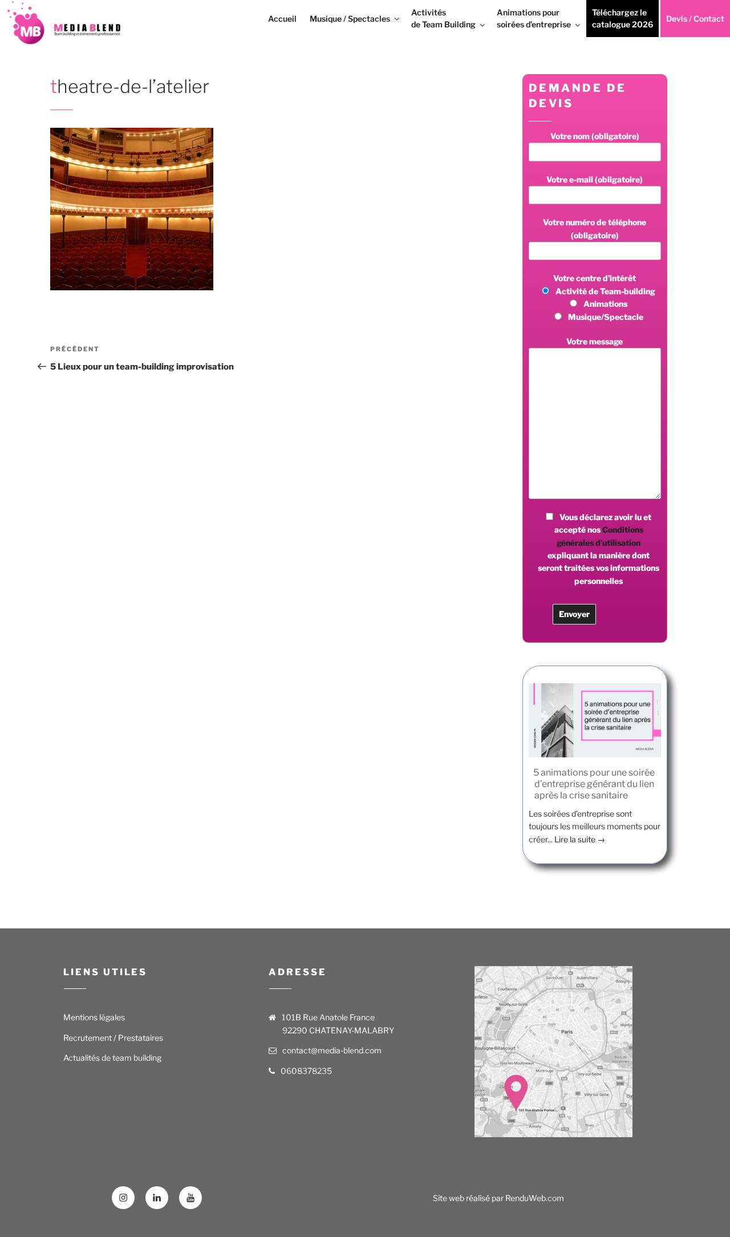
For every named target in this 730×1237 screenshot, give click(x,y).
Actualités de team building (112, 1057)
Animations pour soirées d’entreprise (534, 18)
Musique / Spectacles (350, 18)
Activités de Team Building (443, 18)
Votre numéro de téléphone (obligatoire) (594, 228)
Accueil (282, 18)
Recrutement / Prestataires (113, 1038)
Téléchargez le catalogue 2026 (622, 18)
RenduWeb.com (534, 1198)
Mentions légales (94, 1017)
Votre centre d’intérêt (604, 297)
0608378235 (306, 1071)
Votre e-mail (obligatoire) (594, 179)
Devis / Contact (695, 18)
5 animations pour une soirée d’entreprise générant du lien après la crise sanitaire (594, 784)
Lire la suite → (579, 839)
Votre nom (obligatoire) (594, 136)
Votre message (594, 341)
